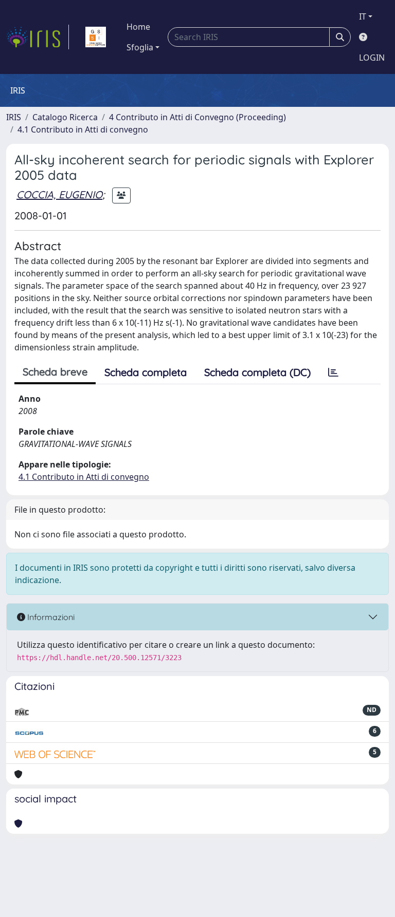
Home (138, 26)
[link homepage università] (95, 37)
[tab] (333, 372)
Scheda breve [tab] (55, 371)
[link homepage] (37, 37)
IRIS (13, 117)
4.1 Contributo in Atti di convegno (82, 129)
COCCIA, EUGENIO (59, 194)
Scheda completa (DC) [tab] (257, 372)
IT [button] (362, 16)
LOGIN (372, 57)
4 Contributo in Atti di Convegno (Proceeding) (197, 117)
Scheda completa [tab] (145, 372)
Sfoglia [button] (140, 47)
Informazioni (50, 617)
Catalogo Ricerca (65, 117)
